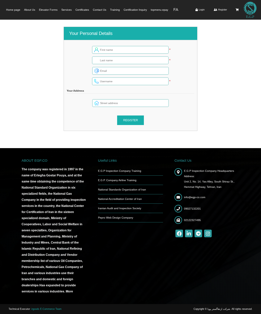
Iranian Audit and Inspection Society (119, 208)
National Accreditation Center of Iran (120, 198)
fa (175, 10)
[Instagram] (208, 233)
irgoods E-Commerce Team (46, 309)
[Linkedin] (189, 233)
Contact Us (99, 9)
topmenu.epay (159, 9)
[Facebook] (179, 233)
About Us (29, 9)
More (69, 291)
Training (115, 9)
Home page (13, 9)
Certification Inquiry (135, 9)
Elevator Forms (48, 9)
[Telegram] (198, 233)
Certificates (82, 9)
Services (66, 9)
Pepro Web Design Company (115, 217)
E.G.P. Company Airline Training (117, 180)
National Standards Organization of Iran (122, 189)
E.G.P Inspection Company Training (119, 170)
